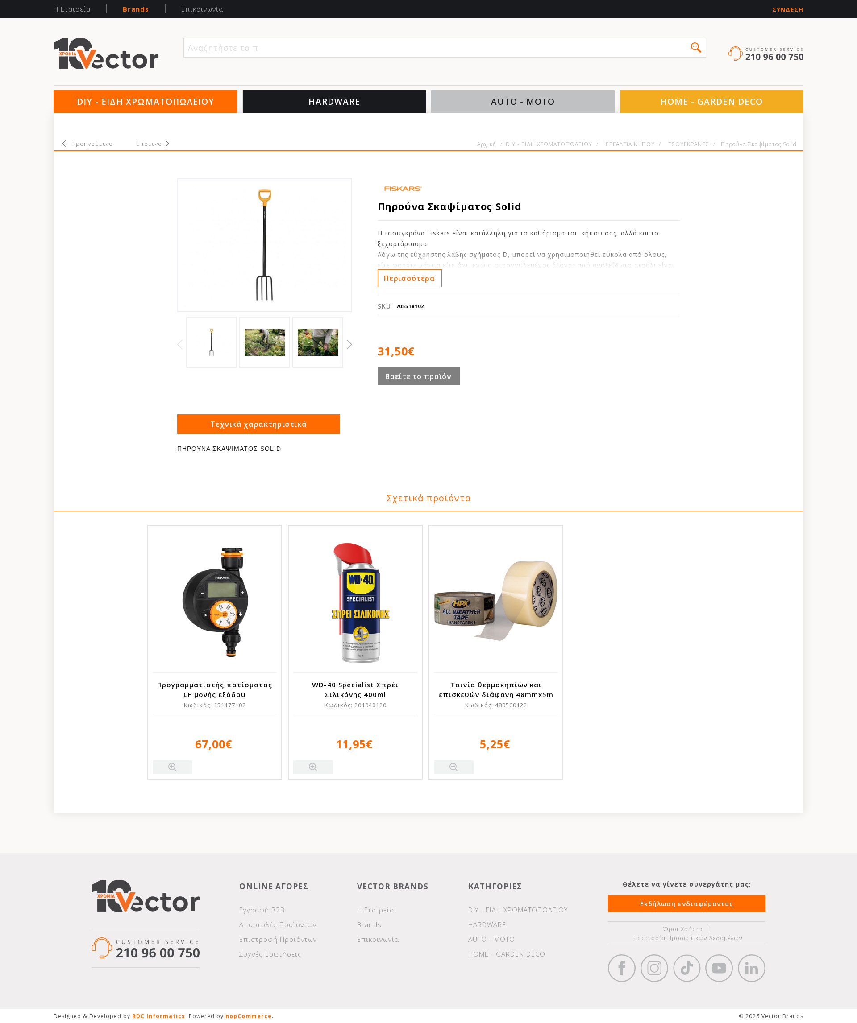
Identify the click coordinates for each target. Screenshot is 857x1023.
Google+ (751, 968)
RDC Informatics (158, 1016)
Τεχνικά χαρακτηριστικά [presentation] (258, 424)
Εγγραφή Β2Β (262, 909)
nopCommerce (248, 1016)
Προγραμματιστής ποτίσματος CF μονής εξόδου (214, 689)
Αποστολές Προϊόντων (277, 924)
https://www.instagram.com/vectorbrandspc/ (654, 968)
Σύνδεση (787, 9)
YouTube (719, 968)
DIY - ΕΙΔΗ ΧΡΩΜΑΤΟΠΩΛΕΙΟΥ (145, 101)
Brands (136, 8)
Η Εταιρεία (72, 8)
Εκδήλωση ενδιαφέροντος (686, 903)
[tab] (259, 424)
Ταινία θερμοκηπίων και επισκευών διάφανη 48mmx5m (496, 689)
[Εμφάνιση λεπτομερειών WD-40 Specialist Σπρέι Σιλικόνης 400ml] (355, 601)
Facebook (622, 968)
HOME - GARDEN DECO (711, 101)
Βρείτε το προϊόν (418, 376)
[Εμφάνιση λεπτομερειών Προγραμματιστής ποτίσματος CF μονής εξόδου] (215, 601)
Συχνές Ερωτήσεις (270, 953)
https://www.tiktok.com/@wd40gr (687, 968)
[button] (696, 47)
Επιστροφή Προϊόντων (278, 939)
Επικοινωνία (202, 8)
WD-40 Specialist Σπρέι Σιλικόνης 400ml (355, 689)
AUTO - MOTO (523, 101)
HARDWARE (334, 101)
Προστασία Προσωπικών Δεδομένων (687, 938)
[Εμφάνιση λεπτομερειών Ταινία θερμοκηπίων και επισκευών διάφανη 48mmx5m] (496, 601)
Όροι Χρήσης (683, 929)
